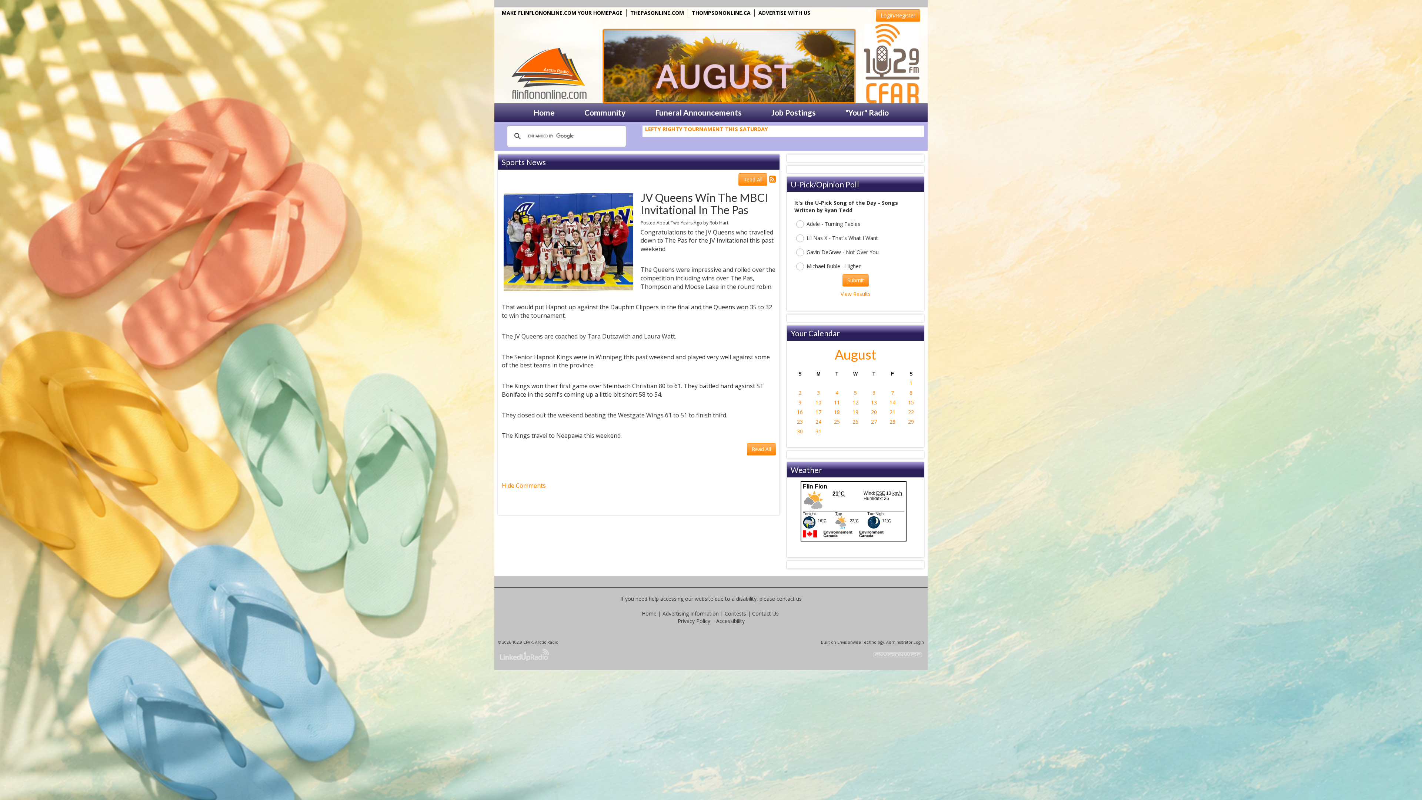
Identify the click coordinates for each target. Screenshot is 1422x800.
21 (892, 412)
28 (892, 421)
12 (855, 402)
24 (818, 421)
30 (800, 431)
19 (855, 412)
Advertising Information (690, 613)
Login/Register (898, 15)
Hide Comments (524, 485)
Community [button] (604, 112)
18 (837, 412)
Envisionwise (849, 642)
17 (818, 412)
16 (800, 412)
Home (649, 613)
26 (855, 421)
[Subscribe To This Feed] (772, 179)
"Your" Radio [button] (867, 112)
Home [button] (544, 112)
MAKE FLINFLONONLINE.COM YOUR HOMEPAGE (562, 12)
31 (818, 431)
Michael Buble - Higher (834, 266)
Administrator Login (905, 642)
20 (874, 412)
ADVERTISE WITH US (784, 12)
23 (800, 421)
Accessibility (730, 620)
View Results (856, 293)
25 (837, 421)
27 (874, 421)
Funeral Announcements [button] (698, 112)
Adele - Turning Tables (833, 223)
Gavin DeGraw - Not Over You (843, 252)
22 (911, 412)
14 (892, 402)
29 (911, 421)
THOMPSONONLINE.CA (721, 12)
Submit (855, 280)
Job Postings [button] (793, 112)
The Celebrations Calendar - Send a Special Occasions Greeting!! (742, 130)
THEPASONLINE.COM (657, 12)
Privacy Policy (694, 620)
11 (837, 402)
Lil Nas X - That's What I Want (842, 237)
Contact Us (765, 613)
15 (911, 402)
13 (874, 402)
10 (818, 402)
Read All (752, 179)
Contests (735, 613)
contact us (789, 598)
